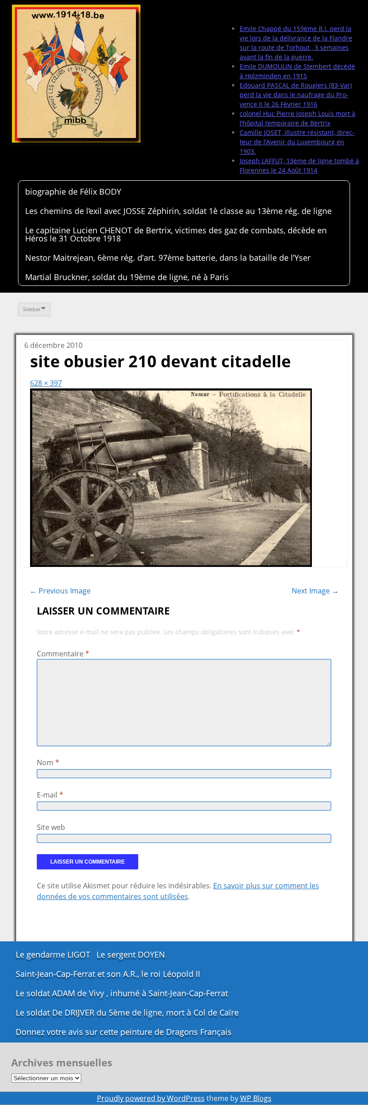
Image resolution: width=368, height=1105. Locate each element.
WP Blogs (256, 1098)
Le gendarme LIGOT (53, 954)
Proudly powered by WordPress (151, 1098)
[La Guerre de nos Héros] (76, 74)
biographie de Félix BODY (73, 191)
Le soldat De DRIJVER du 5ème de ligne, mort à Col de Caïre (127, 1012)
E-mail (50, 795)
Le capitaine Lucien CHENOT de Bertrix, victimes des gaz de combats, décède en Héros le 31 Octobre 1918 (176, 234)
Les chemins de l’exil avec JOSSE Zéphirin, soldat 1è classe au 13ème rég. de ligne (178, 210)
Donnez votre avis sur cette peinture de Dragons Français (124, 1031)
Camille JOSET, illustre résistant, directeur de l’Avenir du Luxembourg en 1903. (297, 142)
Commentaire (63, 654)
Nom (48, 762)
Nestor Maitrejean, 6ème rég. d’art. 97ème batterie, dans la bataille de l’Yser (168, 257)
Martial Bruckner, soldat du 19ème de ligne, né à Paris (127, 277)
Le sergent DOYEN (130, 954)
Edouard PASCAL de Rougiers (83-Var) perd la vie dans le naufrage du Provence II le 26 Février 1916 (296, 94)
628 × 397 (46, 383)
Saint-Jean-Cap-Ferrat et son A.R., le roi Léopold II (108, 973)
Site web (51, 827)
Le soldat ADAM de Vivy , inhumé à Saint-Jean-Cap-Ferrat (122, 993)
